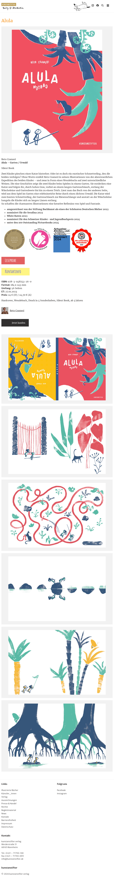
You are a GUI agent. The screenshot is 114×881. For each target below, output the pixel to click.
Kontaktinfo (13, 271)
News (3, 813)
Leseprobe (10, 260)
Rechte (4, 807)
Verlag (4, 797)
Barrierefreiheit (8, 820)
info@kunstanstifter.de (12, 859)
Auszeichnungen (9, 800)
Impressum (6, 823)
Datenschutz (7, 827)
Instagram (62, 793)
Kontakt (5, 817)
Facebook (61, 790)
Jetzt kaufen (18, 322)
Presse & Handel (8, 803)
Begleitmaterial (8, 810)
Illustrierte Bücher (9, 790)
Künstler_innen (8, 793)
